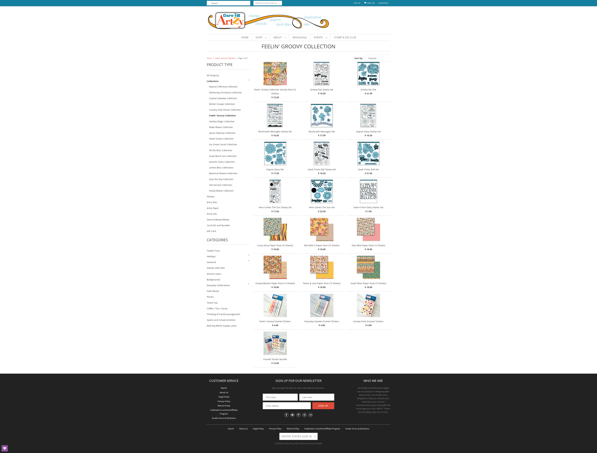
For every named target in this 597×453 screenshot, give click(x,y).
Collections (213, 81)
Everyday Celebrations (218, 285)
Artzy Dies (212, 202)
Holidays (211, 256)
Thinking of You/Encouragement (223, 314)
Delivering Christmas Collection (225, 92)
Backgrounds (213, 279)
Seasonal (211, 262)
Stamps (211, 196)
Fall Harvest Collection (220, 184)
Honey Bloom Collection (221, 190)
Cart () (370, 3)
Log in (357, 3)
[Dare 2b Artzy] (298, 21)
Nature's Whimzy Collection (223, 86)
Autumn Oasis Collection (222, 161)
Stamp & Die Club (345, 37)
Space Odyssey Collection (222, 132)
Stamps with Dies (216, 267)
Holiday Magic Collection (222, 121)
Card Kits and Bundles (218, 225)
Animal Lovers (214, 273)
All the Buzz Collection (220, 150)
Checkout (383, 3)
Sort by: (358, 58)
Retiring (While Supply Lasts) (221, 325)
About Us (224, 392)
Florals (210, 296)
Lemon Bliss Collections (221, 167)
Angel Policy (223, 396)
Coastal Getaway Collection (223, 98)
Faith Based (213, 291)
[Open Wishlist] (5, 448)
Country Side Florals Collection (225, 109)
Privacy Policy (224, 401)
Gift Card (211, 231)
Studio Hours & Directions (224, 418)
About (278, 37)
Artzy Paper (213, 208)
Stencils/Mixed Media (218, 219)
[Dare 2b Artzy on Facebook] (286, 415)
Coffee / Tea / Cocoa (217, 308)
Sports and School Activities (221, 319)
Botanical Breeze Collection (223, 173)
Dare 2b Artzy (288, 443)
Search (224, 388)
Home (245, 37)
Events (319, 37)
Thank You (212, 302)
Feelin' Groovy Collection (298, 46)
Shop (260, 37)
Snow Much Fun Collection (223, 156)
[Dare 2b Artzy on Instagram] (305, 415)
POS (296, 443)
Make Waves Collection (221, 127)
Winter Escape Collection (222, 104)
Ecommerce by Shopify (312, 443)
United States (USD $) (266, 3)
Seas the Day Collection (221, 179)
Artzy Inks (212, 213)
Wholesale (300, 37)
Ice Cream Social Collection (223, 144)
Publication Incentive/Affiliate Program (322, 428)
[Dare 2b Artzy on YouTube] (292, 415)
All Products (213, 75)
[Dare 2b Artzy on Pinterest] (298, 415)
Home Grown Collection (221, 138)
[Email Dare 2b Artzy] (311, 415)
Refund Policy (224, 405)
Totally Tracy (213, 250)
